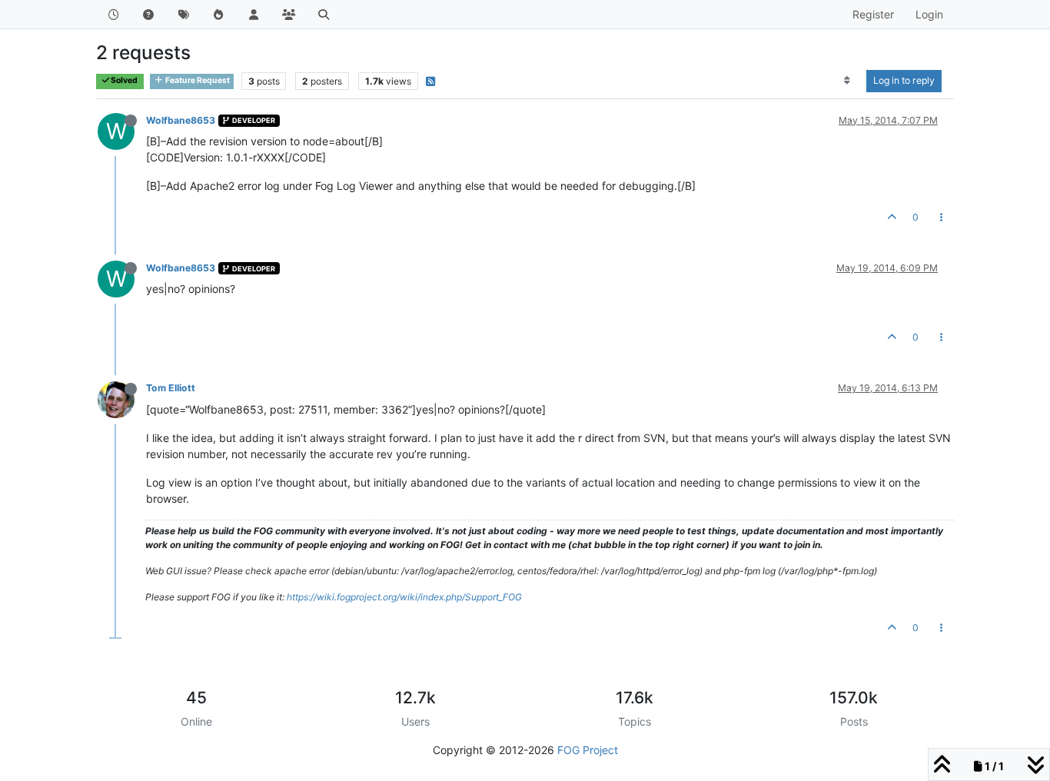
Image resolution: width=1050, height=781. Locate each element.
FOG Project (587, 749)
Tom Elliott (170, 388)
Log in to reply (904, 80)
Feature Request (197, 80)
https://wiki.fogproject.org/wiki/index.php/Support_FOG (404, 597)
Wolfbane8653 (180, 120)
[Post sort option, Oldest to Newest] (847, 80)
